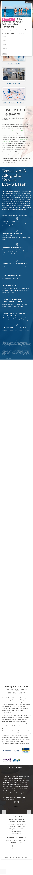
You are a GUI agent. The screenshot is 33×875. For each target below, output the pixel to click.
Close (28, 2)
